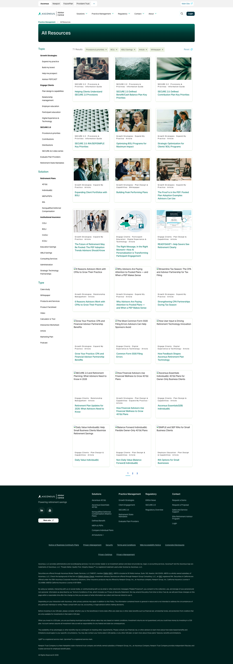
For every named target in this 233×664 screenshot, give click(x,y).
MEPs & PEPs (97, 525)
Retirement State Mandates (52, 163)
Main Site (186, 3)
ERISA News (150, 500)
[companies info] (94, 4)
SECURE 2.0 (45, 127)
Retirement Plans (48, 178)
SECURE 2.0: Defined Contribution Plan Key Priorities (173, 93)
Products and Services (50, 301)
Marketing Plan (46, 337)
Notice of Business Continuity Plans (64, 545)
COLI (44, 223)
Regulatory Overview (154, 510)
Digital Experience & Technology (50, 120)
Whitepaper (156, 49)
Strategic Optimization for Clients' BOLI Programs (171, 145)
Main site (47, 520)
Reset (187, 49)
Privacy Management (92, 545)
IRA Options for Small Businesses (168, 461)
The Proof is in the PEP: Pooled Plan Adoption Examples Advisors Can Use (173, 195)
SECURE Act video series (52, 151)
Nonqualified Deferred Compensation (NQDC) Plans (101, 514)
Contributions (48, 139)
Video (42, 313)
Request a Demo (179, 500)
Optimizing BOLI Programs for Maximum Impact (131, 145)
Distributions (47, 145)
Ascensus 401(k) (99, 500)
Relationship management (48, 99)
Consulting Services (48, 259)
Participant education (51, 112)
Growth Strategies (48, 55)
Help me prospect (49, 73)
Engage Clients (47, 85)
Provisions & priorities (94, 49)
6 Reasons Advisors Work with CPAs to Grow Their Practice (90, 303)
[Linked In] (41, 510)
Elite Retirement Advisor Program (182, 517)
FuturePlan (68, 3)
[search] (181, 13)
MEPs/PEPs (47, 196)
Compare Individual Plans (102, 530)
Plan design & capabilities (53, 91)
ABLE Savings (126, 49)
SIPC (111, 573)
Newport (56, 3)
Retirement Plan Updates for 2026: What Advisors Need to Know (89, 408)
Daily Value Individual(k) (87, 460)
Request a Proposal (180, 505)
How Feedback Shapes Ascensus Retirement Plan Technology (171, 356)
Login (190, 14)
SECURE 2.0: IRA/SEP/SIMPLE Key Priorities (89, 145)
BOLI (113, 49)
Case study (45, 289)
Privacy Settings (105, 554)
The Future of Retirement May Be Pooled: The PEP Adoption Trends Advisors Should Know (90, 247)
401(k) (44, 184)
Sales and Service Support (179, 511)
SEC (160, 576)
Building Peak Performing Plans (132, 192)
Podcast (43, 343)
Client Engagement (127, 505)
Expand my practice (50, 61)
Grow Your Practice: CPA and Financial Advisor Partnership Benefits (89, 356)
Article (142, 49)
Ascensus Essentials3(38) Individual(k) (170, 407)
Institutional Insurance (50, 217)
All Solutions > (98, 535)
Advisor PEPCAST (49, 79)
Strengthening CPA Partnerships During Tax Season (174, 303)
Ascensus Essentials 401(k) (100, 506)
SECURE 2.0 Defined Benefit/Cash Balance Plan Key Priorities (131, 94)
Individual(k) (47, 190)
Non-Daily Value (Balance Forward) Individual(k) (128, 461)
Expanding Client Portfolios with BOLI (91, 194)
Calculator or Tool (47, 319)
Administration (46, 264)
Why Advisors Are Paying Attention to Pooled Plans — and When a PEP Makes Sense (131, 304)
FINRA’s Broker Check (86, 576)
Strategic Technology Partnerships (49, 272)
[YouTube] (49, 510)
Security (109, 545)
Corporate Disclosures (174, 545)
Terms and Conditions (126, 545)
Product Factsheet (48, 307)
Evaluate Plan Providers (50, 157)
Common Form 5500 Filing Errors (129, 355)
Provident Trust (83, 3)
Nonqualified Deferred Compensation (51, 209)
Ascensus (44, 3)
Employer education (50, 106)
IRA (43, 202)
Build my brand (48, 67)
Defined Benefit (98, 520)
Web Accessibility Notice (150, 545)
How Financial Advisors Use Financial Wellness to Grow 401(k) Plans (130, 411)
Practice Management (46, 22)
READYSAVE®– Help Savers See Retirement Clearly (173, 246)
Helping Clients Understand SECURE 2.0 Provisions (88, 93)
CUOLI (45, 235)
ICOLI (44, 241)
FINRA (105, 573)
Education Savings (48, 247)
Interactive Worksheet (49, 325)
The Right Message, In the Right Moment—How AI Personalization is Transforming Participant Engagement (132, 251)
